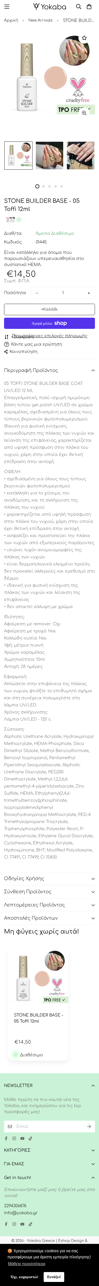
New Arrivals (40, 20)
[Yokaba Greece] (49, 6)
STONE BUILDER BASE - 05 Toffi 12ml (38, 1018)
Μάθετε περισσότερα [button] (26, 1264)
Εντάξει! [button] (54, 1277)
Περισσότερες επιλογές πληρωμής (49, 336)
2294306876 (15, 1206)
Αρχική (11, 20)
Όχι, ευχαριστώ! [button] (24, 1277)
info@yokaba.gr (21, 1213)
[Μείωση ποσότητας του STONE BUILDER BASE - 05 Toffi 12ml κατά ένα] (37, 293)
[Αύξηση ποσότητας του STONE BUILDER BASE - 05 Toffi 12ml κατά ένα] (89, 293)
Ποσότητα (15, 293)
